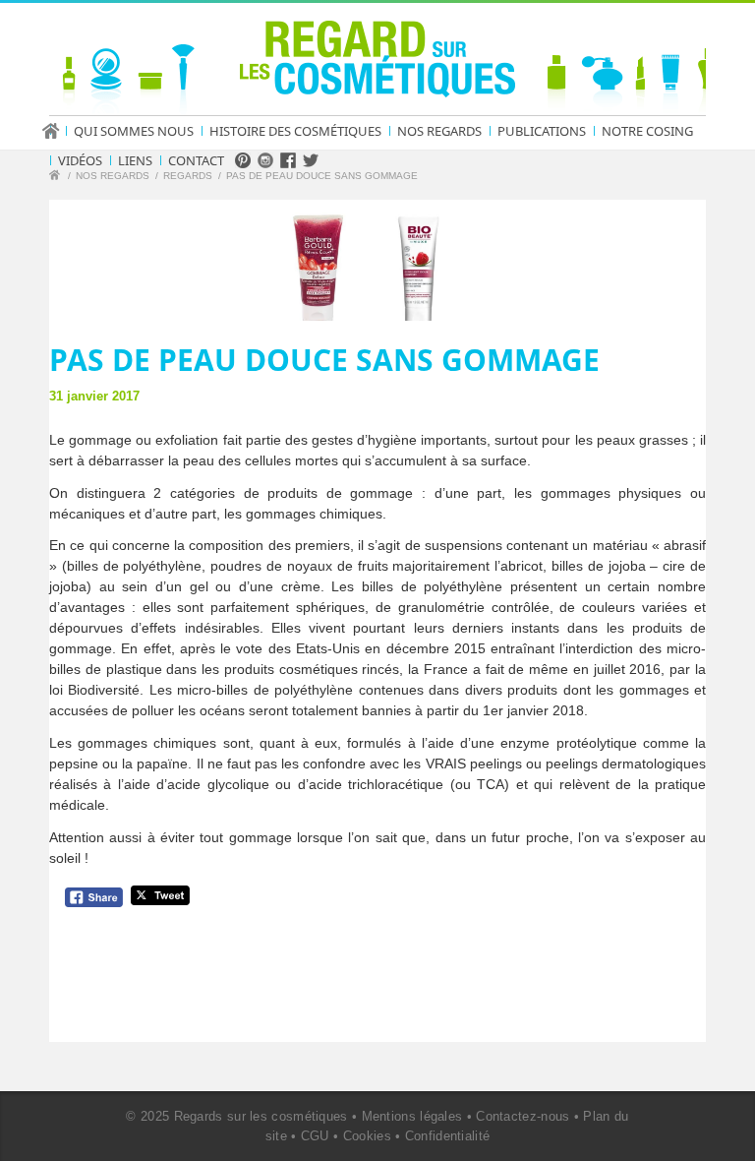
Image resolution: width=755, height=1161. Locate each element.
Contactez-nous (522, 1116)
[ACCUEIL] (57, 131)
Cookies (367, 1136)
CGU (315, 1136)
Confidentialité (448, 1136)
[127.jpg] (377, 260)
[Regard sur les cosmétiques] (57, 177)
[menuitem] (57, 131)
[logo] (377, 63)
